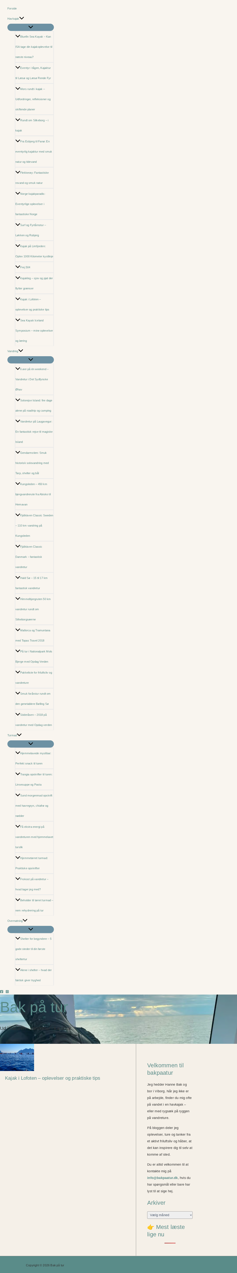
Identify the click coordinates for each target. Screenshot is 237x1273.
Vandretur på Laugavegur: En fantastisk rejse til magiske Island (34, 431)
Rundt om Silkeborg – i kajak (31, 125)
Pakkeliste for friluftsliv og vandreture (33, 677)
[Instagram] (7, 992)
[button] (21, 19)
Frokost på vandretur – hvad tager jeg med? (31, 884)
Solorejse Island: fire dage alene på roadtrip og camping (33, 405)
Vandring (12, 351)
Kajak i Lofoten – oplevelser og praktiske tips (32, 304)
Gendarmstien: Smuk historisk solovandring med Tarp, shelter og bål (32, 463)
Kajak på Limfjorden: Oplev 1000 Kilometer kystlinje (34, 251)
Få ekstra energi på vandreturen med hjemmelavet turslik (34, 837)
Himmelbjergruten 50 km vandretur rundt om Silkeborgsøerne (33, 609)
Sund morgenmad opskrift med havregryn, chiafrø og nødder (33, 805)
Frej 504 (25, 267)
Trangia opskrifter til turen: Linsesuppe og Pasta (33, 779)
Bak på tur (34, 1007)
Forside (12, 8)
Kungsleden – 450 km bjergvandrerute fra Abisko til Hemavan (33, 494)
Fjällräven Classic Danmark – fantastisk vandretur (28, 557)
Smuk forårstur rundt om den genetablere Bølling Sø (33, 698)
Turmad (12, 735)
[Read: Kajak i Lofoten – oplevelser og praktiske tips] (17, 1070)
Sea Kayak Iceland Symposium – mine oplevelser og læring (34, 330)
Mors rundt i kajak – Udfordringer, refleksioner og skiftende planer (33, 99)
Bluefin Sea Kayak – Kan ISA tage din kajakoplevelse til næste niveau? (33, 47)
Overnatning (15, 920)
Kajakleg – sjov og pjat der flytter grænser (34, 283)
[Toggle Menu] (30, 27)
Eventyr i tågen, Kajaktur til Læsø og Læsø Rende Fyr (33, 73)
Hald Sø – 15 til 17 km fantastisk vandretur (31, 583)
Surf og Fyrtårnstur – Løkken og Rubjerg (30, 230)
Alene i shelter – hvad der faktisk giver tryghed (33, 975)
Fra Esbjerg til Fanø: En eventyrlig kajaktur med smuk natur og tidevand (33, 151)
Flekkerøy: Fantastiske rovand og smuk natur (32, 177)
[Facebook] (1, 992)
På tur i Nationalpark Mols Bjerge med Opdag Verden (33, 656)
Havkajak (13, 18)
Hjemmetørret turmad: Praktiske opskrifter (31, 863)
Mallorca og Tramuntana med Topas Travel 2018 (32, 635)
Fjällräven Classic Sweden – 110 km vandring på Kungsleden (34, 525)
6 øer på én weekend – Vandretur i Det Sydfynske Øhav (32, 379)
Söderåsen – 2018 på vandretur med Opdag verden (33, 719)
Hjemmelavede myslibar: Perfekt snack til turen (33, 758)
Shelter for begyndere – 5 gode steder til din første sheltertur (33, 949)
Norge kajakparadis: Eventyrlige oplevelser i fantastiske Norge (30, 204)
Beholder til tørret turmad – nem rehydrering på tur (34, 905)
